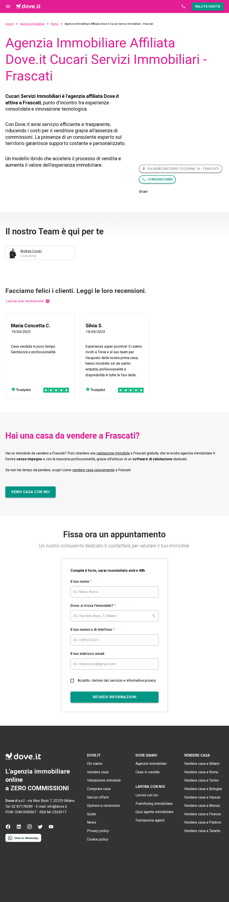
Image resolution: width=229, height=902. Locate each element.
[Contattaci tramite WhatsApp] (23, 841)
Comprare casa (98, 789)
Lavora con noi (147, 795)
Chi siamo (94, 763)
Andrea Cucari (31, 251)
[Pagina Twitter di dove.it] (40, 828)
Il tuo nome (81, 581)
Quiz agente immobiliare (155, 812)
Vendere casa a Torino (201, 780)
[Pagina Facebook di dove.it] (8, 828)
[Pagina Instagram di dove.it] (29, 828)
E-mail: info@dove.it (51, 806)
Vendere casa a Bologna (203, 789)
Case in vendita (147, 772)
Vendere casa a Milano (202, 763)
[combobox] (114, 615)
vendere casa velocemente (93, 470)
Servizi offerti (98, 797)
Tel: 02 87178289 (19, 806)
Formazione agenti (150, 820)
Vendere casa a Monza (202, 805)
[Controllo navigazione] (8, 6)
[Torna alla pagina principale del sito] (28, 6)
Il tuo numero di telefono (92, 629)
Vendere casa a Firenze (202, 814)
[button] (208, 6)
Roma (54, 24)
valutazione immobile (113, 453)
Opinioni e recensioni (103, 805)
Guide (91, 814)
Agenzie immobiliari (32, 24)
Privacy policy (98, 831)
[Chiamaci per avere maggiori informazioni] (183, 6)
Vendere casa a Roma (201, 772)
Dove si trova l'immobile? (93, 605)
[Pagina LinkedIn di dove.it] (18, 828)
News (91, 822)
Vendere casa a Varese (202, 797)
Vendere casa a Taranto (202, 831)
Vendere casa (97, 772)
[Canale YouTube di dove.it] (51, 828)
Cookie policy (97, 839)
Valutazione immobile (104, 780)
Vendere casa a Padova (202, 822)
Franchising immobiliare (154, 803)
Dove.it (9, 24)
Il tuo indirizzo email (87, 654)
